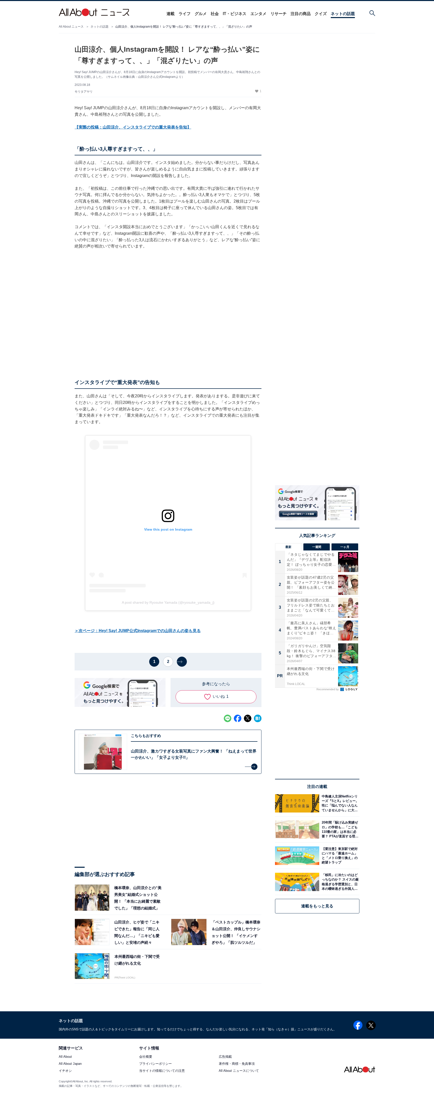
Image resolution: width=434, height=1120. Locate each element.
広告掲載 (225, 1057)
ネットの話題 (343, 14)
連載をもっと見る (317, 906)
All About (65, 1057)
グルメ (201, 14)
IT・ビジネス (234, 14)
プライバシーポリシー (155, 1064)
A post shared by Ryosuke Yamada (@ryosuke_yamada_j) (168, 602)
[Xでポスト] (247, 718)
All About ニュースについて (239, 1071)
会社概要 (145, 1057)
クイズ (321, 14)
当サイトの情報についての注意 (162, 1071)
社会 (215, 14)
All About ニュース (71, 26)
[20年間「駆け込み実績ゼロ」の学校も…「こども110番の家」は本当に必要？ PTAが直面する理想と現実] (339, 829)
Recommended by (328, 689)
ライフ (185, 14)
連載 (171, 14)
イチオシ (65, 1071)
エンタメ (258, 14)
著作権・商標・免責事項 (237, 1064)
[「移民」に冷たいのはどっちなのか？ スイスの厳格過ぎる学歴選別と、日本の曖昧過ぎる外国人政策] (339, 882)
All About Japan (70, 1064)
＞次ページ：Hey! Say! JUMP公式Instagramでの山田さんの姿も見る (138, 631)
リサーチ (278, 14)
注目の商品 (301, 14)
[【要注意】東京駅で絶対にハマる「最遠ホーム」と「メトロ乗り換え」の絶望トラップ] (339, 855)
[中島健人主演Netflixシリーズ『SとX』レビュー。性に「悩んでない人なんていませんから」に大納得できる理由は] (339, 803)
